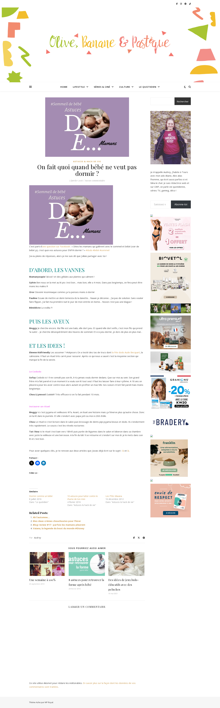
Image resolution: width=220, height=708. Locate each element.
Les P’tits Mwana (114, 496)
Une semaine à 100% (42, 580)
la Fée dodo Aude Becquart (126, 352)
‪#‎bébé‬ (96, 250)
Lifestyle (79, 86)
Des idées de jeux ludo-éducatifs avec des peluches (123, 584)
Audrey (37, 537)
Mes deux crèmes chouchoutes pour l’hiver (57, 520)
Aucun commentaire (95, 180)
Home (63, 86)
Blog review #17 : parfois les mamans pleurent (59, 524)
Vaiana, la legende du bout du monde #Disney (58, 528)
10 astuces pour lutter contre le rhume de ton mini (82, 497)
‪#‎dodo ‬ (89, 250)
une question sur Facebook (56, 246)
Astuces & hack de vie (87, 161)
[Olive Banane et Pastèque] (110, 43)
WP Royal (49, 702)
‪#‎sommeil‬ (104, 250)
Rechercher (183, 101)
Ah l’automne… (41, 517)
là (123, 450)
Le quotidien (147, 86)
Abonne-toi (181, 204)
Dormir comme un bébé (41, 496)
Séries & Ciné (102, 86)
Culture (124, 86)
